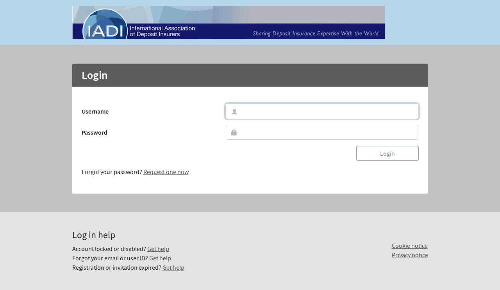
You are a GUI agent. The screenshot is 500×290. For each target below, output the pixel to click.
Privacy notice (410, 255)
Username (95, 111)
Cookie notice (410, 245)
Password (94, 132)
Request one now (166, 172)
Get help (158, 249)
